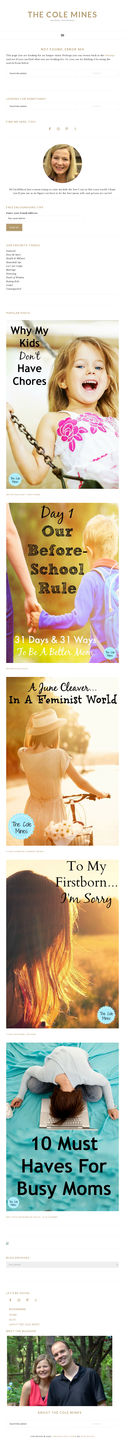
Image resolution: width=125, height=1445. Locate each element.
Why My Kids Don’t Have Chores (23, 494)
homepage (110, 55)
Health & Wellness (15, 258)
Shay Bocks (88, 1436)
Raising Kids (12, 281)
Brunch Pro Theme (65, 1436)
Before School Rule (17, 669)
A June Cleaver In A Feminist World (25, 851)
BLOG (12, 1319)
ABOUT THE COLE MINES (24, 1324)
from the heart (13, 254)
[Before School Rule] (62, 583)
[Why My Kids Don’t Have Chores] (62, 405)
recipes (9, 285)
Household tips (13, 262)
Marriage (11, 269)
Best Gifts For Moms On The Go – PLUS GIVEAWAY (32, 1217)
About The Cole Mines (60, 1412)
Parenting (11, 273)
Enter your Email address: (22, 213)
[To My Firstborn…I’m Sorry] (62, 945)
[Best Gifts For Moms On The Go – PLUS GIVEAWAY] (62, 1127)
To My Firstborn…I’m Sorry (21, 1034)
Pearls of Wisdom (15, 277)
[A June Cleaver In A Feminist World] (62, 762)
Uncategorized (13, 289)
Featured (10, 251)
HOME (13, 1315)
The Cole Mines (62, 14)
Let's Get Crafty (14, 266)
